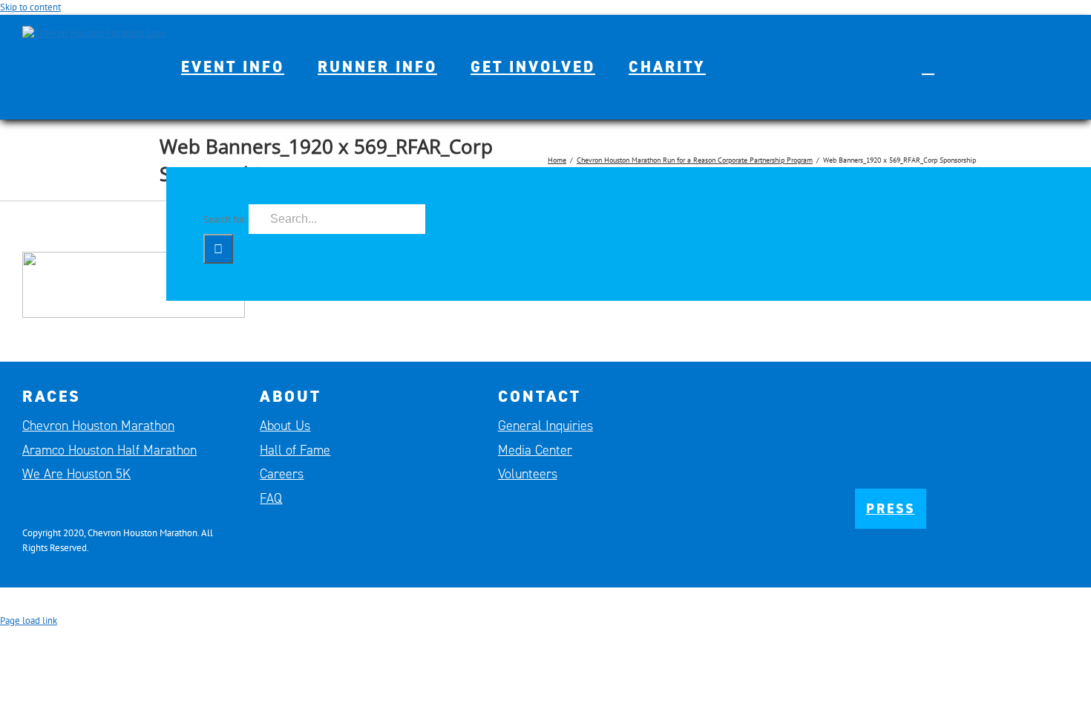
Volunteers (527, 474)
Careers (282, 474)
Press (890, 509)
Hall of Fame (295, 450)
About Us (285, 425)
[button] (928, 67)
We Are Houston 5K (76, 474)
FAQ (271, 498)
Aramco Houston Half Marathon (109, 450)
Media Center (535, 450)
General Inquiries (545, 425)
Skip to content (30, 7)
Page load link (28, 620)
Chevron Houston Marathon (98, 425)
